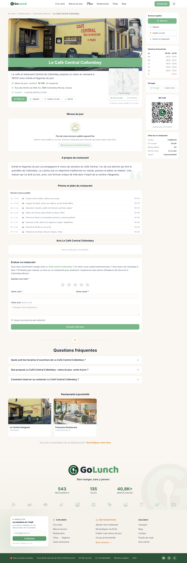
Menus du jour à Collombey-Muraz (75, 145)
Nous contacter (102, 542)
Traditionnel (134, 22)
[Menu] (174, 4)
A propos (142, 524)
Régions (66, 537)
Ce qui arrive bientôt (106, 537)
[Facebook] (163, 558)
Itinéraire (133, 98)
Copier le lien (170, 88)
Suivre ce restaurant (161, 39)
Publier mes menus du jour (109, 533)
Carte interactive (61, 542)
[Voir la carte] (124, 82)
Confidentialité (104, 558)
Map (124, 3)
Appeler (36, 99)
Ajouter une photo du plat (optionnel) (29, 320)
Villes (115, 3)
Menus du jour (76, 3)
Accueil (11, 13)
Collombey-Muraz (41, 13)
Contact (142, 533)
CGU (135, 558)
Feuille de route (146, 537)
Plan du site (86, 558)
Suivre (70, 99)
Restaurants (103, 3)
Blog (140, 529)
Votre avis (21, 302)
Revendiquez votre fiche (99, 442)
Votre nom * (17, 291)
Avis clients (143, 542)
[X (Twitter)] (174, 558)
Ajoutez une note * (20, 279)
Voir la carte (118, 98)
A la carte (57, 524)
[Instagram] (169, 558)
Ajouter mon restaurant (107, 524)
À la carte (60, 3)
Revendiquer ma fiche (106, 529)
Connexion (162, 3)
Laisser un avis (159, 33)
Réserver (21, 99)
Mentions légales (121, 558)
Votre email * (82, 291)
